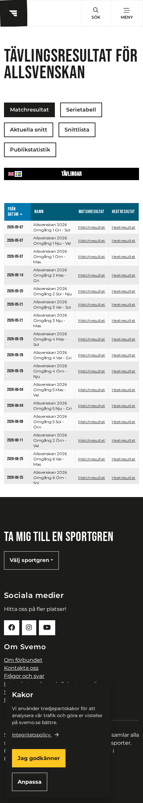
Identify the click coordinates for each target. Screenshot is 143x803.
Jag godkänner (39, 758)
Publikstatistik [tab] (30, 149)
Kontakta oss (21, 668)
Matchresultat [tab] (29, 110)
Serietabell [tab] (81, 110)
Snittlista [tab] (77, 130)
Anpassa (30, 782)
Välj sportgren (29, 560)
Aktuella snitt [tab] (28, 130)
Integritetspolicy (31, 735)
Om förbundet (23, 660)
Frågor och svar (24, 676)
